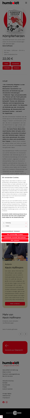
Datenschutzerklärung (7, 231)
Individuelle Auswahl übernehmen (15, 237)
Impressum (17, 231)
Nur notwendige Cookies (15, 234)
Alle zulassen (15, 240)
